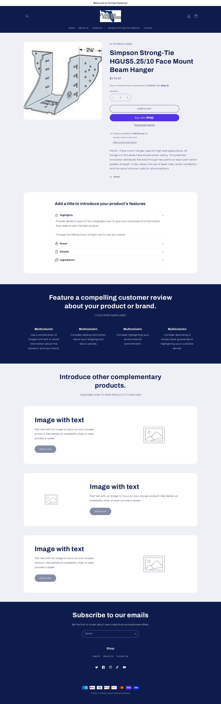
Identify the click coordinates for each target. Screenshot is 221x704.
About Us (108, 656)
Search (96, 656)
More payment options (144, 125)
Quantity (114, 91)
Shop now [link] (45, 449)
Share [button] (116, 177)
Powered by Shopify (122, 693)
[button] (27, 16)
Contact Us (122, 656)
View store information (125, 142)
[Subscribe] (135, 634)
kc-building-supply (105, 693)
